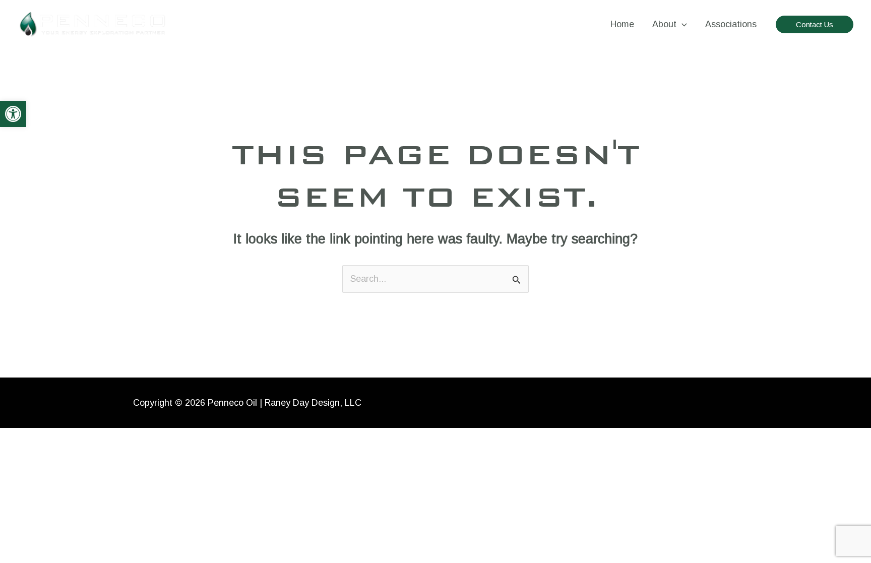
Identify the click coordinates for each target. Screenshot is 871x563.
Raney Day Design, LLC (313, 403)
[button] (13, 114)
